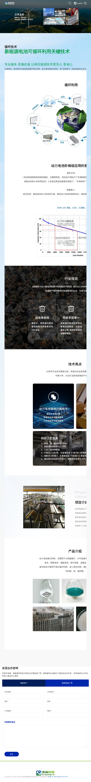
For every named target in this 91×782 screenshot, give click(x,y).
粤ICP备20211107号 (61, 777)
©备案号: (50, 777)
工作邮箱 (7, 711)
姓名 (6, 701)
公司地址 (50, 692)
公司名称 (7, 692)
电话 (48, 711)
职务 (48, 701)
